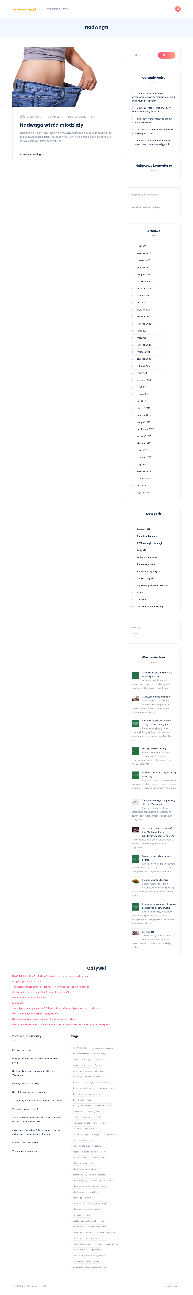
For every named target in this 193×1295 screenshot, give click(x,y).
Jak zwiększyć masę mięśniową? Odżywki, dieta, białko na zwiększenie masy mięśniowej (56, 1008)
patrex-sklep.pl (34, 117)
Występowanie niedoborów (25, 1151)
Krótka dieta (148, 932)
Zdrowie (141, 599)
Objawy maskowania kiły (154, 748)
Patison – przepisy (21, 1050)
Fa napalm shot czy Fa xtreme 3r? (29, 997)
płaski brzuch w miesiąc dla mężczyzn (90, 1238)
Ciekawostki (143, 529)
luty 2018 (141, 401)
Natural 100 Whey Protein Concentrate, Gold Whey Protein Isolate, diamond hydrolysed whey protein (61, 1024)
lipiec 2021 (142, 330)
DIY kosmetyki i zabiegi (149, 543)
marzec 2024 (143, 295)
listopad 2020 (143, 366)
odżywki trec (98, 1157)
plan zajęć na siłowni (82, 1198)
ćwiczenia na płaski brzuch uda (87, 1261)
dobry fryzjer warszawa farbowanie (88, 1071)
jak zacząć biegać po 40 (83, 1129)
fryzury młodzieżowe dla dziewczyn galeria (92, 1106)
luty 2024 (141, 302)
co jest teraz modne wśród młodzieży (89, 1054)
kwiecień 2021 (144, 344)
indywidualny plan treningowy (86, 1111)
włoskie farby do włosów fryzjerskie (89, 1255)
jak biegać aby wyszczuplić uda (87, 1117)
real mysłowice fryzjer (82, 1244)
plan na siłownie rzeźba (83, 1163)
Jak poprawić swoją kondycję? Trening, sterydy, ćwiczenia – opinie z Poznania (50, 986)
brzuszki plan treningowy (104, 1048)
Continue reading (30, 154)
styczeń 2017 (143, 492)
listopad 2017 (143, 422)
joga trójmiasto (111, 1134)
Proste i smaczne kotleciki (155, 880)
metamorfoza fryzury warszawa (87, 1146)
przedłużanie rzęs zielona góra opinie (89, 1227)
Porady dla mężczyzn (148, 571)
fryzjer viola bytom (107, 1088)
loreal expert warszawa (83, 1140)
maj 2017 (141, 464)
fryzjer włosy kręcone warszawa (87, 1094)
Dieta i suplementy (77, 117)
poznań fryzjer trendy (82, 1215)
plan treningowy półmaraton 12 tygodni (90, 1186)
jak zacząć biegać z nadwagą (86, 1134)
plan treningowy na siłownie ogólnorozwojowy (93, 1180)
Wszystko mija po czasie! (25, 1109)
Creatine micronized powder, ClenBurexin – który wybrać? (40, 992)
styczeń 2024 (143, 309)
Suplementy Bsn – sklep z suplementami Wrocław (37, 1100)
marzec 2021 (143, 352)
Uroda (140, 592)
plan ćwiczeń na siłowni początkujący (89, 1203)
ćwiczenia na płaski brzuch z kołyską (89, 1267)
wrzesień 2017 (144, 436)
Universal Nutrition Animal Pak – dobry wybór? (35, 1013)
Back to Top (172, 1286)
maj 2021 (141, 337)
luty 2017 (141, 485)
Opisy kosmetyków (147, 557)
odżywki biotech (80, 1157)
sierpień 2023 (143, 316)
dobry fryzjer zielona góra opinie (87, 1077)
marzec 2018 (143, 394)
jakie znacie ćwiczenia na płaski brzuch (90, 1123)
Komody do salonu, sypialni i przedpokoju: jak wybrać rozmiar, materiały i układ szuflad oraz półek (153, 97)
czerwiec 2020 (144, 380)
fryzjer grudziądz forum (83, 1088)
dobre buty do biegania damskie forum (90, 1059)
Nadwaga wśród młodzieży (51, 125)
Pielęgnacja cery (146, 564)
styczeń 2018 (143, 408)
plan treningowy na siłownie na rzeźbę (89, 1175)
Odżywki (141, 550)
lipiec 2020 (142, 373)
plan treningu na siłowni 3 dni (85, 1192)
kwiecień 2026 (144, 253)
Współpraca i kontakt (58, 8)
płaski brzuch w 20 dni (107, 1232)
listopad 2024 (143, 274)
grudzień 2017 (144, 415)
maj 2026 (141, 246)
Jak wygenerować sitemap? (156, 696)
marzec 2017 (143, 478)
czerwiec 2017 (144, 457)
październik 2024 (145, 281)
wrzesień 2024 (144, 288)
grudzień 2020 (144, 359)
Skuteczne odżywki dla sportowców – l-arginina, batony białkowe (44, 1019)
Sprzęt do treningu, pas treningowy (29, 1092)
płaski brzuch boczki (82, 1232)
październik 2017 (145, 429)
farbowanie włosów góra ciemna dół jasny (91, 1082)
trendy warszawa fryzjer (108, 1244)
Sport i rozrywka (146, 578)
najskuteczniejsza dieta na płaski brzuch (91, 1152)
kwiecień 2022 (144, 323)
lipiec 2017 (142, 450)
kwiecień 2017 (144, 471)
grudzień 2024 (144, 267)
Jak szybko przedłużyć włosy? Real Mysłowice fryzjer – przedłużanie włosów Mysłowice (158, 832)
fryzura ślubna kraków (82, 1100)
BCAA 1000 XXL (80, 1048)
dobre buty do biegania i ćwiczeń (87, 1065)
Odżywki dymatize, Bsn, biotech (27, 981)
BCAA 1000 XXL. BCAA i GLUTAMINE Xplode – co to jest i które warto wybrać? (51, 976)
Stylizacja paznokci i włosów (152, 585)
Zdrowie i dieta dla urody (150, 606)
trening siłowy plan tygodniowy (86, 1250)
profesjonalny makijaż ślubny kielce (88, 1221)
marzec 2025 (143, 260)
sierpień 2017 (143, 443)
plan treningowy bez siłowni (85, 1169)
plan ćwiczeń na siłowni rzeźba (86, 1209)
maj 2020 (141, 387)
